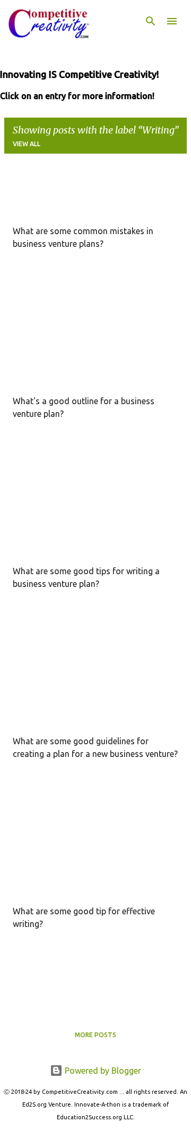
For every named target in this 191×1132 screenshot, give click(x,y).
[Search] (150, 21)
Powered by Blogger (102, 1070)
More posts (95, 1034)
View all (26, 143)
